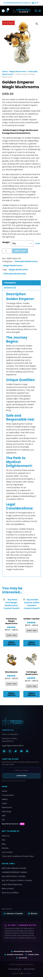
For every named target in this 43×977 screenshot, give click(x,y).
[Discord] (27, 751)
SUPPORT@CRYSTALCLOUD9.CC (18, 3)
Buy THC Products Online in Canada (17, 880)
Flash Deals (6, 811)
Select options (11, 643)
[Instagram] (10, 751)
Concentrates (8, 795)
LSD (3, 820)
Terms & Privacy (14, 969)
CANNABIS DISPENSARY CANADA (14, 872)
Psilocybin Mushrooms (26, 261)
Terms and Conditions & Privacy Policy (18, 856)
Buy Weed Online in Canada (13, 876)
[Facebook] (4, 751)
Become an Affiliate (10, 892)
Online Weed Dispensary (12, 884)
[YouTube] (21, 751)
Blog (3, 844)
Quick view (11, 635)
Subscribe (22, 776)
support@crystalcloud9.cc (13, 745)
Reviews (5, 848)
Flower (4, 791)
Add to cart (20, 250)
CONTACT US (7, 730)
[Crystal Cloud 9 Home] (21, 721)
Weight (6, 242)
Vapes (4, 803)
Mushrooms (7, 807)
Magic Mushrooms (17, 71)
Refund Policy (29, 969)
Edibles (5, 799)
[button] (36, 11)
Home (5, 71)
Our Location (7, 852)
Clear (37, 243)
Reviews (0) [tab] (10, 287)
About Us (5, 836)
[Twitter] (15, 751)
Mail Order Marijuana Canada (14, 868)
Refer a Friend (7, 888)
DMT (4, 815)
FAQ (3, 840)
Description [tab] (10, 282)
